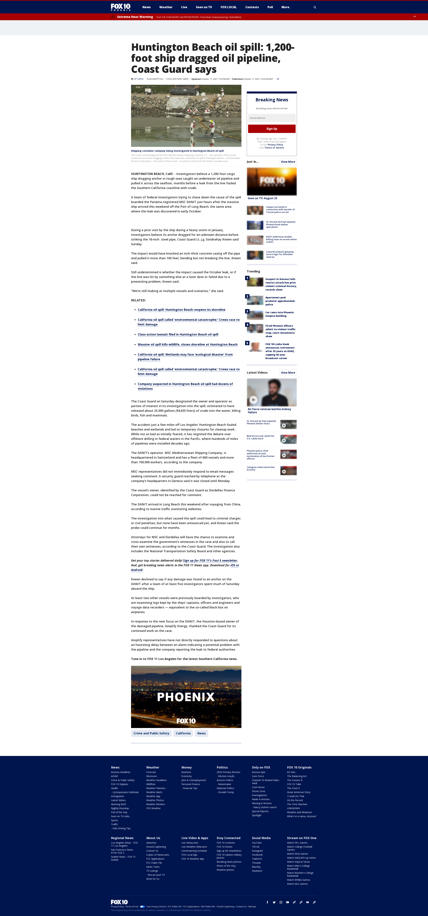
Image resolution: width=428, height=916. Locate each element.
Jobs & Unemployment (193, 780)
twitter (274, 902)
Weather (152, 767)
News (201, 733)
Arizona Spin (258, 772)
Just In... (253, 162)
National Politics (225, 788)
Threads (256, 862)
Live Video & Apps (194, 838)
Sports (114, 820)
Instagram (257, 850)
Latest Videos (257, 372)
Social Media (261, 838)
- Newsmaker (224, 784)
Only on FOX (261, 767)
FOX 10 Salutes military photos (229, 856)
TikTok (255, 846)
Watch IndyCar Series (298, 861)
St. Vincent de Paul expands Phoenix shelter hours (261, 422)
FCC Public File (154, 862)
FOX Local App (189, 854)
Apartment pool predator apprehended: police (280, 301)
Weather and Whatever (299, 812)
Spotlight (256, 815)
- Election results (226, 776)
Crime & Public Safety (122, 780)
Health (114, 788)
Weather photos (225, 869)
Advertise (151, 842)
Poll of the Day (119, 812)
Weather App (153, 796)
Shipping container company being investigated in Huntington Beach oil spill (177, 150)
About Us (153, 838)
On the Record (295, 800)
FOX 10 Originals (299, 767)
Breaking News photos (229, 861)
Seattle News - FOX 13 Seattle (123, 858)
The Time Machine (297, 804)
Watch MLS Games (297, 883)
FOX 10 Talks (294, 784)
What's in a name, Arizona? (301, 816)
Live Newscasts (189, 842)
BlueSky (256, 866)
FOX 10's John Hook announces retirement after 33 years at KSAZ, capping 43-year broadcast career (280, 351)
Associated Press (155, 78)
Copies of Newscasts (157, 854)
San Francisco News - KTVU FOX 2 (122, 851)
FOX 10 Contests (226, 842)
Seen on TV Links (120, 816)
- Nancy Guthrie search (264, 807)
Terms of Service (274, 147)
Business (186, 772)
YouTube (257, 842)
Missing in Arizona (262, 803)
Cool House (258, 787)
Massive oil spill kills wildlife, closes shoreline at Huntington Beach (188, 344)
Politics (222, 767)
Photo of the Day (226, 865)
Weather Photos (155, 800)
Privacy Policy (275, 144)
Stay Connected (228, 838)
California (183, 733)
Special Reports (260, 811)
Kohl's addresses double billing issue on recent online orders (281, 239)
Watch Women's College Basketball (300, 874)
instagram (281, 902)
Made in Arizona (261, 799)
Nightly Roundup (120, 808)
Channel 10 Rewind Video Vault (265, 782)
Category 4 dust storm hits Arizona (261, 468)
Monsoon (151, 776)
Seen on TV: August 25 (262, 198)
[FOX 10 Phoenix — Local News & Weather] (122, 7)
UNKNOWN (293, 808)
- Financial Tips (189, 788)
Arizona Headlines (120, 772)
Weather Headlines (156, 780)
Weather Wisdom (155, 804)
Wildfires (150, 784)
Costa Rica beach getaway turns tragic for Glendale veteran (280, 254)
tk (294, 902)
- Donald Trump (225, 792)
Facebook (257, 854)
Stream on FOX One (301, 838)
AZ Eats (291, 772)
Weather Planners (156, 788)
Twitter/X (257, 858)
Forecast (151, 772)
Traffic (114, 824)
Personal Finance (190, 784)
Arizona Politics (225, 780)
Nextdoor (257, 870)
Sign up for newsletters (229, 850)
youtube (287, 902)
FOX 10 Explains (119, 784)
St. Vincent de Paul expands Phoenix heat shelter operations (280, 224)
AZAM (114, 776)
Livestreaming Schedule (194, 850)
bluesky (301, 902)
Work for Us (152, 878)
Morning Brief (118, 804)
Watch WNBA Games (298, 879)
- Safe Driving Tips (121, 828)
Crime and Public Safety (177, 78)
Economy (186, 776)
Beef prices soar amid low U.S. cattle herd (260, 437)
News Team (152, 866)
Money (186, 767)
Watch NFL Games (297, 842)
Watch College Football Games (299, 848)
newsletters (314, 902)
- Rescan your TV (155, 874)
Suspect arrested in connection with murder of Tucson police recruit (280, 209)
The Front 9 (293, 788)
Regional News (122, 838)
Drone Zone (258, 791)
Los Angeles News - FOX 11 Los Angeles (124, 844)
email (307, 902)
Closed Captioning (156, 846)
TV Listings (152, 870)
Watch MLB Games (297, 853)
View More (288, 162)
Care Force (258, 776)
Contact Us (152, 850)
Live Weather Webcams (194, 846)
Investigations (259, 795)
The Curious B (294, 780)
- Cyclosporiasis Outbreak (125, 792)
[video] (272, 392)
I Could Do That (295, 796)
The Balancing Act (297, 776)
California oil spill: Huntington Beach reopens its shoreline (181, 310)
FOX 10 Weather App (192, 858)
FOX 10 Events (224, 846)
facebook (267, 902)
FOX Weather (153, 808)
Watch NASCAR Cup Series (301, 857)
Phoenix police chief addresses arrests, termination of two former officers (261, 454)
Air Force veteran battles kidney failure (269, 410)
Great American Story (298, 792)
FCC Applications (155, 858)
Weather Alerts (154, 792)
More (285, 7)
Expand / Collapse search (315, 7)
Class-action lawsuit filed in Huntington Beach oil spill (178, 334)
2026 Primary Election (228, 772)
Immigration (117, 796)
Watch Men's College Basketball (298, 867)
